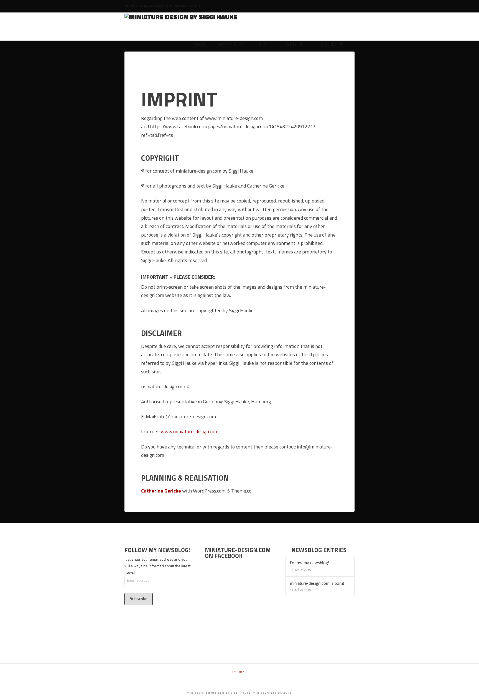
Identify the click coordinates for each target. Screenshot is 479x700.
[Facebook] (352, 6)
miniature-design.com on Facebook (238, 552)
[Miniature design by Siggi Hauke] (181, 16)
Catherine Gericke (161, 490)
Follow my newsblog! (309, 563)
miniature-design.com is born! (317, 583)
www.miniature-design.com (189, 431)
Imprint (239, 672)
